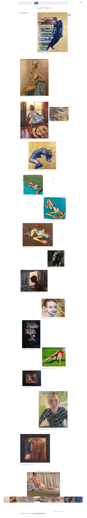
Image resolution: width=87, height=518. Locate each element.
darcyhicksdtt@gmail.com (39, 513)
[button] (81, 2)
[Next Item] (81, 484)
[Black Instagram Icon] (69, 15)
